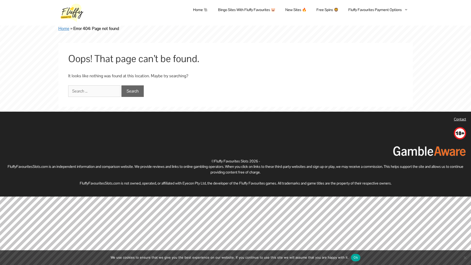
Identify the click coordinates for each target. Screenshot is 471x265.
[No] (464, 257)
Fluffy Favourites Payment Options (375, 9)
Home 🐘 (200, 9)
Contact (460, 119)
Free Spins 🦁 (327, 9)
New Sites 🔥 (296, 9)
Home (63, 28)
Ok (355, 257)
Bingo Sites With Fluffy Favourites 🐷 (246, 9)
